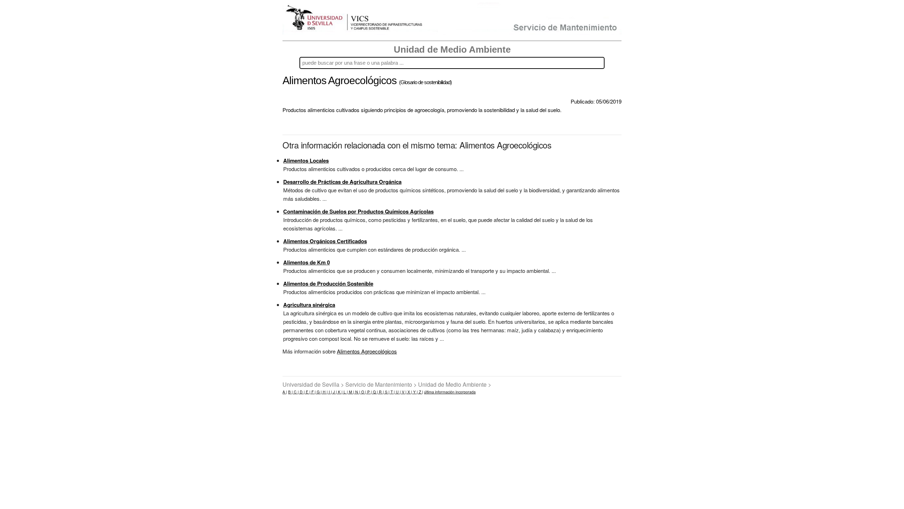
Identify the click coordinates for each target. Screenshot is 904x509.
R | (381, 391)
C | (296, 391)
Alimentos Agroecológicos (367, 351)
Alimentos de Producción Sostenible (328, 283)
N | (357, 391)
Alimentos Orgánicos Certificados (325, 241)
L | (345, 391)
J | (334, 391)
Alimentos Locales (306, 160)
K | (340, 391)
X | (409, 391)
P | (369, 391)
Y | (415, 391)
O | (363, 391)
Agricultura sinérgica (309, 305)
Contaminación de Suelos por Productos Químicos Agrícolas (358, 211)
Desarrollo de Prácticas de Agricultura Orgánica (342, 182)
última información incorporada (450, 391)
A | (284, 391)
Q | (375, 391)
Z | (420, 391)
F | (313, 391)
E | (307, 391)
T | (392, 391)
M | (351, 391)
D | (302, 391)
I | (330, 391)
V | (403, 391)
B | (290, 391)
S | (386, 391)
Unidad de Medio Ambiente (452, 49)
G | (319, 391)
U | (398, 391)
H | (325, 391)
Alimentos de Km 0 (306, 262)
